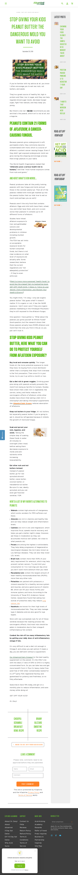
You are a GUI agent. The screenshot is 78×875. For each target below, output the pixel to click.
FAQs (22, 824)
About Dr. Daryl (11, 821)
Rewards (38, 827)
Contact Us (24, 821)
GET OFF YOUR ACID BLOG (29, 12)
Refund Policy (25, 834)
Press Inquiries (41, 834)
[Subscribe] (72, 822)
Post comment (28, 784)
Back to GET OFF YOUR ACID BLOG (29, 744)
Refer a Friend (41, 830)
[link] (60, 150)
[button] (62, 3)
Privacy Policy (33, 792)
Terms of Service (25, 795)
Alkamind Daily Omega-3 (23, 657)
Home (18, 12)
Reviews (23, 827)
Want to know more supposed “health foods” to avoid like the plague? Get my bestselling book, (30, 287)
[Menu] (5, 3)
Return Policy (25, 830)
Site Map (38, 846)
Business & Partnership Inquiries (39, 840)
